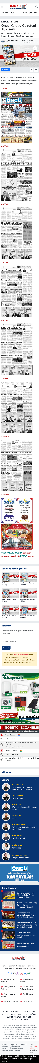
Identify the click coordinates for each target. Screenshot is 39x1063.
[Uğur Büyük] (6, 817)
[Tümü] (36, 772)
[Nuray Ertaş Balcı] (6, 856)
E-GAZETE (14, 22)
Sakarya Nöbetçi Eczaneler (8, 981)
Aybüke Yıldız (17, 845)
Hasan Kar (16, 804)
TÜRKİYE (5, 1046)
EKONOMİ (27, 1017)
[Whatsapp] (29, 973)
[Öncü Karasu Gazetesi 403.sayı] (10, 609)
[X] (13, 973)
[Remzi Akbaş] (6, 836)
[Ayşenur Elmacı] (6, 827)
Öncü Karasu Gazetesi (19, 1020)
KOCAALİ (14, 13)
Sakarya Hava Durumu (26, 981)
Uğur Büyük (16, 815)
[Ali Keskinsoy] (6, 787)
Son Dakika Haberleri (11, 1001)
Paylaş (6, 69)
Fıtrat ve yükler (17, 798)
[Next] (25, 973)
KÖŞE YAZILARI (16, 1046)
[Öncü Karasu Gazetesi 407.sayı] (10, 577)
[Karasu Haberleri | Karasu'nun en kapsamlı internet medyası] (19, 6)
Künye (4, 1048)
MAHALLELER (22, 1014)
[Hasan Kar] (6, 807)
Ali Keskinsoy (17, 785)
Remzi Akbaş (17, 835)
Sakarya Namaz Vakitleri (8, 988)
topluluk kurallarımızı (21, 655)
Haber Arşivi (27, 1001)
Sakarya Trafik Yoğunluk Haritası (26, 988)
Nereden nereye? (18, 838)
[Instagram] (17, 973)
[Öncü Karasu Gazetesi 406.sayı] (28, 577)
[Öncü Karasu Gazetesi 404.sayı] (28, 593)
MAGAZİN (18, 1017)
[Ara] (36, 7)
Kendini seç (16, 848)
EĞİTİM (10, 1017)
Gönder (6, 648)
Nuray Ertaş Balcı (19, 855)
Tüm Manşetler (28, 994)
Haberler (5, 22)
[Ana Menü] (2, 7)
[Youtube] (21, 973)
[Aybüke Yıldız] (6, 846)
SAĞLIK (33, 1014)
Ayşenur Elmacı (18, 824)
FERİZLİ (23, 13)
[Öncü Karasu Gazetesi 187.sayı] (19, 56)
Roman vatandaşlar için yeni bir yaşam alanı (24, 828)
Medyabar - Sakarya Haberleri (11, 1050)
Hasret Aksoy (17, 796)
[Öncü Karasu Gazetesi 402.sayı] (28, 609)
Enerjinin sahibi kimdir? (21, 858)
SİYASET (12, 1014)
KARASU (5, 13)
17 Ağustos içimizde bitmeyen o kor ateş (24, 808)
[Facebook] (10, 973)
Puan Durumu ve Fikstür (8, 995)
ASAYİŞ (5, 1014)
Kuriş (14, 818)
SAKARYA (33, 13)
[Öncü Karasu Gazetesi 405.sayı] (10, 593)
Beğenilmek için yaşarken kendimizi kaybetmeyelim (22, 788)
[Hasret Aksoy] (6, 797)
